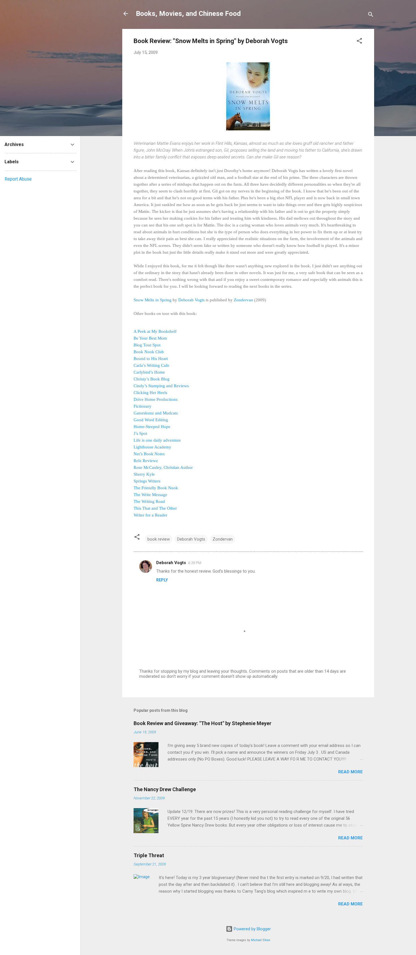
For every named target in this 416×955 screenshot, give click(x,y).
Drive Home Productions (155, 399)
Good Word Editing (151, 420)
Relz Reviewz (146, 460)
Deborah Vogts (191, 300)
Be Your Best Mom (150, 338)
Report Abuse (18, 179)
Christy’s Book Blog (152, 379)
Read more (350, 771)
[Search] (370, 15)
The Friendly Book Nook (156, 488)
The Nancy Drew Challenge (165, 789)
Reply (162, 580)
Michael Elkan (260, 940)
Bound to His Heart (151, 358)
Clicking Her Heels (150, 392)
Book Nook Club (149, 352)
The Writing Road (149, 501)
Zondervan (243, 300)
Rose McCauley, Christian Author (163, 467)
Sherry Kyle (144, 474)
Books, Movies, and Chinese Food (188, 14)
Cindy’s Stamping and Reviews (161, 386)
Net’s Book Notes (149, 454)
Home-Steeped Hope (152, 426)
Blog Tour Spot (147, 345)
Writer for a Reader (150, 515)
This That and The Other (155, 508)
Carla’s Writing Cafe (151, 365)
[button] (359, 41)
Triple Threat (149, 855)
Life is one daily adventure (157, 440)
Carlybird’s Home (149, 372)
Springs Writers (147, 481)
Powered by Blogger (252, 928)
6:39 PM (194, 563)
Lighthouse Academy (152, 447)
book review (158, 539)
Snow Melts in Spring (152, 300)
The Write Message (150, 494)
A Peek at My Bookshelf (155, 331)
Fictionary (142, 406)
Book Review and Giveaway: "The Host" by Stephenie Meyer (202, 723)
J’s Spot (140, 433)
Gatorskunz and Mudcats (156, 413)
